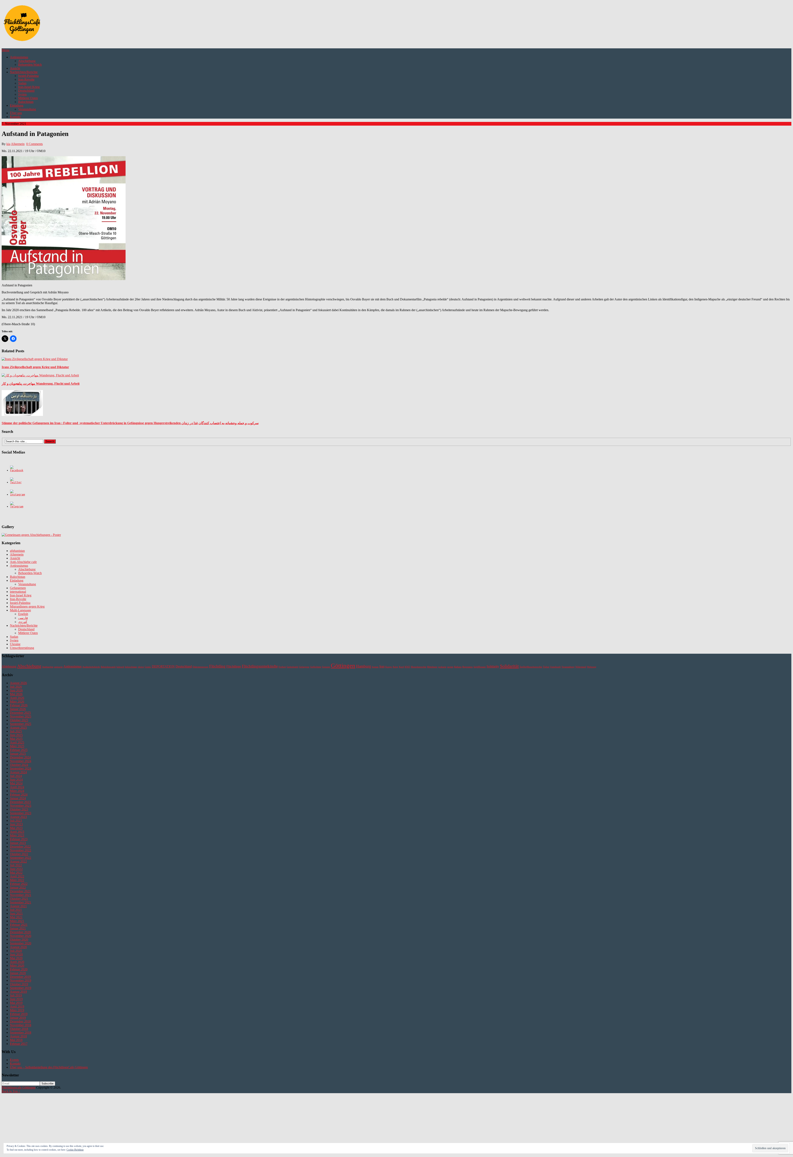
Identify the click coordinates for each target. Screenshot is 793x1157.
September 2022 (20, 857)
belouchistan (131, 667)
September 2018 (20, 1032)
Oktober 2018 (19, 1029)
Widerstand (580, 667)
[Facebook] (16, 470)
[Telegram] (16, 506)
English (23, 614)
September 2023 (20, 813)
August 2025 (18, 727)
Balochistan (25, 102)
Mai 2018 (16, 1040)
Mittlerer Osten (28, 98)
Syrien (22, 94)
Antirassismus (19, 57)
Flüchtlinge (233, 666)
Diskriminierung (200, 667)
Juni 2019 (16, 999)
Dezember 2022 (20, 846)
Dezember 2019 (20, 976)
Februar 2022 (18, 884)
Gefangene (304, 667)
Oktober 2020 (19, 939)
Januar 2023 (18, 843)
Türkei (546, 667)
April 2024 (17, 787)
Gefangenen (18, 588)
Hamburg (363, 666)
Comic (148, 667)
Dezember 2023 (20, 802)
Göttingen (343, 665)
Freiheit (282, 667)
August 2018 (18, 1036)
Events (14, 1060)
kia (8, 144)
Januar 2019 (18, 1017)
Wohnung (591, 667)
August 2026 (18, 683)
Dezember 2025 (20, 712)
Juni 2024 (16, 779)
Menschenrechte (418, 667)
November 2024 (20, 761)
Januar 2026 (18, 709)
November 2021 (20, 895)
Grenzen (326, 667)
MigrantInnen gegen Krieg (27, 606)
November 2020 (20, 936)
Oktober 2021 (19, 898)
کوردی (22, 622)
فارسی (23, 618)
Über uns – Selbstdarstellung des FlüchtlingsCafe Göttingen (49, 1067)
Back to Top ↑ (11, 1091)
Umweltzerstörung (22, 648)
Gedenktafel (292, 667)
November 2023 (20, 805)
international (18, 591)
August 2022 (18, 861)
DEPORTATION (163, 666)
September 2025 (20, 724)
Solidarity (493, 666)
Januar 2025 (18, 753)
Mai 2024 (16, 783)
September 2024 (20, 768)
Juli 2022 (16, 865)
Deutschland (26, 90)
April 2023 (17, 831)
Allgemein (18, 144)
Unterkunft (555, 667)
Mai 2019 (16, 1003)
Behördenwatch (108, 667)
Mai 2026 (16, 694)
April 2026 (17, 698)
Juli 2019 (16, 995)
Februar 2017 (18, 1043)
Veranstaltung (27, 109)
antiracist (58, 667)
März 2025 (17, 746)
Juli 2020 (16, 950)
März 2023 (17, 835)
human (375, 667)
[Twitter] (16, 482)
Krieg (395, 667)
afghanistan (17, 550)
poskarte (442, 667)
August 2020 (18, 947)
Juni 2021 (16, 913)
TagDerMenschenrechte (531, 667)
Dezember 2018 (20, 1021)
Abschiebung (27, 61)
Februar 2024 (18, 794)
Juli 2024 (16, 776)
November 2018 (20, 1025)
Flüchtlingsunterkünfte (260, 666)
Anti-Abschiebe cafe (23, 562)
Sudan (22, 83)
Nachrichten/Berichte (24, 72)
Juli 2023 (16, 820)
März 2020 (17, 965)
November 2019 (20, 980)
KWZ (407, 667)
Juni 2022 (16, 869)
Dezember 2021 (20, 891)
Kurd (401, 667)
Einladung (16, 105)
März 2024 (17, 791)
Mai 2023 (16, 828)
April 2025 (17, 742)
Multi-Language (20, 610)
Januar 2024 (18, 798)
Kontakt (15, 116)
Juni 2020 (16, 954)
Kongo (388, 667)
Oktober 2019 (19, 984)
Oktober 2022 (19, 854)
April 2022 (17, 876)
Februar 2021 (18, 924)
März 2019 (17, 1010)
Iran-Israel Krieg (29, 87)
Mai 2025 (16, 738)
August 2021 (18, 906)
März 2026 (17, 701)
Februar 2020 (18, 969)
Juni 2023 (16, 824)
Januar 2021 (18, 928)
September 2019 (20, 988)
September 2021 (20, 902)
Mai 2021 (16, 917)
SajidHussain (480, 667)
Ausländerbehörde (91, 667)
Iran (382, 666)
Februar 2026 (18, 705)
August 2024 (18, 772)
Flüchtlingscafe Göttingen (18, 1087)
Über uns (16, 113)
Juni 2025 (16, 735)
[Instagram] (17, 494)
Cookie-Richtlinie (75, 1149)
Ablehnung (9, 666)
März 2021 (17, 921)
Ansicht (15, 68)
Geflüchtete (315, 667)
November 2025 (20, 716)
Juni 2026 (16, 690)
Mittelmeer (432, 667)
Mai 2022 (16, 872)
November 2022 (20, 850)
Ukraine (15, 644)
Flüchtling (217, 666)
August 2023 (18, 817)
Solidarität (509, 666)
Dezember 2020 (20, 932)
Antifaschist (47, 667)
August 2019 (18, 991)
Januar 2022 (18, 887)
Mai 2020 (16, 958)
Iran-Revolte (26, 79)
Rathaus (458, 667)
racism (450, 667)
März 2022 (17, 880)
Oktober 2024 (19, 765)
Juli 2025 (16, 731)
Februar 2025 (18, 750)
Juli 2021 (16, 910)
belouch (120, 667)
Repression (467, 667)
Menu (5, 50)
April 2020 (17, 962)
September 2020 (20, 943)
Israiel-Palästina (28, 75)
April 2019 (17, 1006)
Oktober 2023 (19, 809)
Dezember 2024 (20, 757)
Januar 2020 (18, 973)
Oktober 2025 (19, 720)
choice (141, 667)
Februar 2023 (18, 839)
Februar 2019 (18, 1014)
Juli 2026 (16, 686)
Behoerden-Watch (30, 64)
